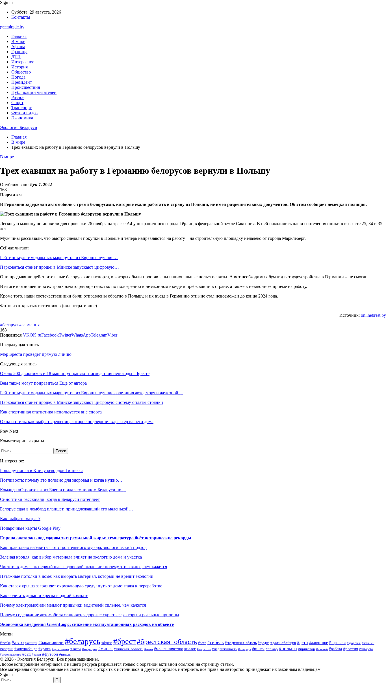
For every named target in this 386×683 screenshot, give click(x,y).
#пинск (258, 649)
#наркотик (204, 649)
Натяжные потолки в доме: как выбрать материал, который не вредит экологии (76, 576)
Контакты (20, 17)
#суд (26, 654)
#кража (44, 649)
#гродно (263, 643)
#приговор (306, 649)
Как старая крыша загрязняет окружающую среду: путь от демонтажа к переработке (81, 585)
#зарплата (337, 642)
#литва (75, 649)
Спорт (17, 102)
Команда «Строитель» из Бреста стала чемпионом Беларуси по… (63, 489)
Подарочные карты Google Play (30, 528)
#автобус (31, 643)
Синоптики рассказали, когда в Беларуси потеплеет (50, 499)
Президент (21, 82)
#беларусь (9, 324)
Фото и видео (24, 112)
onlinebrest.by (373, 315)
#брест (124, 641)
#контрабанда (25, 649)
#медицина (89, 649)
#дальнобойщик (283, 643)
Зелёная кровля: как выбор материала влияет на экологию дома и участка (71, 557)
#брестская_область (167, 641)
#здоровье (354, 643)
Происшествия (25, 87)
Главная (19, 36)
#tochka (5, 643)
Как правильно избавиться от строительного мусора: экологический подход (73, 547)
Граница (19, 51)
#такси (36, 654)
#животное (318, 643)
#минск (105, 648)
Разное (17, 97)
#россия (350, 649)
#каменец (368, 643)
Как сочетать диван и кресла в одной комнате (44, 595)
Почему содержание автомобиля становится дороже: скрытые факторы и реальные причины (89, 614)
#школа (65, 654)
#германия (29, 324)
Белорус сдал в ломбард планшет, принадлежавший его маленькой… (66, 509)
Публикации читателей (34, 92)
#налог (190, 649)
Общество (21, 72)
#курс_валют (60, 649)
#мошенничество (168, 649)
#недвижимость (224, 649)
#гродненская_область (241, 643)
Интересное (22, 61)
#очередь (244, 649)
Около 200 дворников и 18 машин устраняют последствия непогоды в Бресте (74, 373)
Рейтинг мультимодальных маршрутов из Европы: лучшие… (59, 257)
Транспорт (21, 107)
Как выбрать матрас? (20, 518)
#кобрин (6, 649)
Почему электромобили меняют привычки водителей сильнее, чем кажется (73, 605)
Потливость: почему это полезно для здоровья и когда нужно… (61, 480)
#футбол (50, 654)
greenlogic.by (12, 26)
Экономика (22, 117)
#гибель (215, 642)
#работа (335, 649)
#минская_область (128, 649)
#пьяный (322, 649)
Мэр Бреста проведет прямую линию (35, 354)
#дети (302, 642)
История (19, 66)
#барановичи (51, 642)
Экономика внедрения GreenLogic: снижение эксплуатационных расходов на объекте (87, 624)
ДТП (16, 56)
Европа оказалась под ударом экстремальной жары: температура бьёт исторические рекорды (95, 537)
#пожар (272, 649)
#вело (202, 643)
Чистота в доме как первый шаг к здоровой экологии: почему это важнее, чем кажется (83, 566)
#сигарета (366, 649)
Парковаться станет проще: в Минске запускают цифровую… (59, 267)
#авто (18, 642)
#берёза (106, 643)
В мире (18, 41)
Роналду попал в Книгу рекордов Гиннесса (41, 470)
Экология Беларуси (18, 127)
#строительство (10, 654)
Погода (18, 77)
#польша (288, 648)
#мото (148, 649)
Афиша (18, 46)
